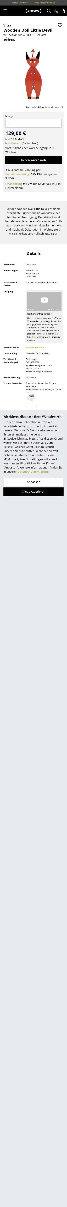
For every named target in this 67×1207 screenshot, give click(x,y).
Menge (9, 116)
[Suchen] (49, 11)
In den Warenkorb (33, 160)
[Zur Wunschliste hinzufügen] (60, 25)
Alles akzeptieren (33, 491)
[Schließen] (62, 3)
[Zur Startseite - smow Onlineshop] (33, 10)
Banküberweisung (17, 174)
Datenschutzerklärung (33, 472)
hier (34, 336)
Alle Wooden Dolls (35, 347)
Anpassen (33, 482)
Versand (16, 143)
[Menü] (5, 11)
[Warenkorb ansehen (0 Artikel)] (63, 11)
